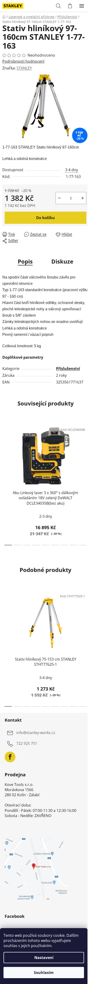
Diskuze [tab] (62, 261)
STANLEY (24, 68)
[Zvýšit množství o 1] (82, 198)
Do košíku (45, 217)
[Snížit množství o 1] (59, 198)
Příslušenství (68, 368)
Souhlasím (44, 972)
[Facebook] (10, 757)
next (86, 450)
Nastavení (43, 957)
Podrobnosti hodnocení (23, 61)
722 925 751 (26, 743)
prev (5, 450)
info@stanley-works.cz (35, 732)
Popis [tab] (25, 261)
